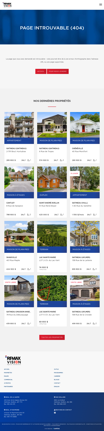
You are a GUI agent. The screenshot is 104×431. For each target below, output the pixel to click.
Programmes (58, 372)
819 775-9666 (12, 416)
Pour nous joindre (58, 71)
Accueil (40, 71)
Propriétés (8, 372)
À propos (7, 383)
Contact (57, 383)
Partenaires (8, 386)
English (56, 386)
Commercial (8, 379)
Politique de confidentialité (76, 424)
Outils (56, 369)
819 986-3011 (61, 404)
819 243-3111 (11, 404)
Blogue (56, 379)
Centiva (56, 428)
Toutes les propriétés (52, 337)
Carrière (57, 376)
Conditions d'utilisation (93, 424)
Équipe (6, 376)
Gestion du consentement (52, 425)
